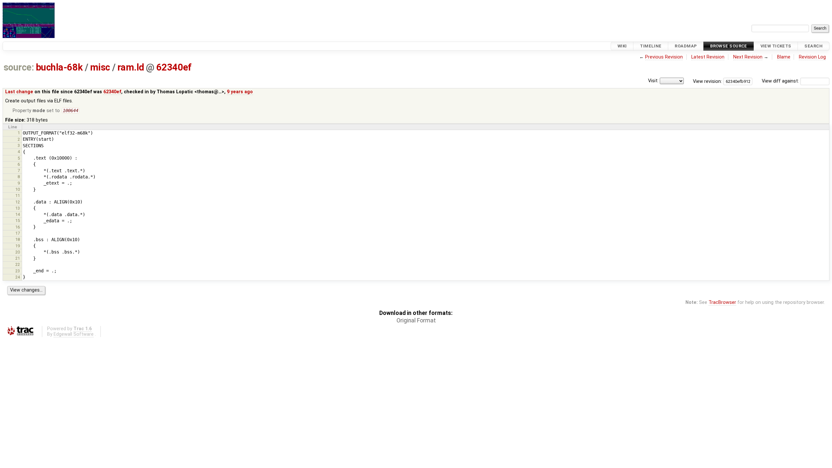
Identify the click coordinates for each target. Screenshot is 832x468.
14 (17, 214)
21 (17, 258)
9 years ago (240, 92)
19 (17, 245)
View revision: (707, 81)
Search (813, 46)
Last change (19, 92)
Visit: (653, 81)
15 (17, 220)
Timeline (650, 46)
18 (17, 239)
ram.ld (130, 67)
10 (17, 189)
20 (17, 252)
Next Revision (747, 57)
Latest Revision (707, 57)
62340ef (174, 67)
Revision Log (812, 57)
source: (19, 67)
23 (17, 270)
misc (100, 67)
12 (17, 202)
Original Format (416, 320)
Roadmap (686, 46)
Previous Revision (664, 57)
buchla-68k (59, 67)
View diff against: (781, 81)
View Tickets (775, 46)
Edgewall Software (74, 334)
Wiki (622, 46)
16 (17, 227)
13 (17, 208)
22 (17, 264)
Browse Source (728, 46)
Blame (783, 57)
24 (17, 277)
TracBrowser (722, 302)
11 (17, 195)
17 (17, 233)
